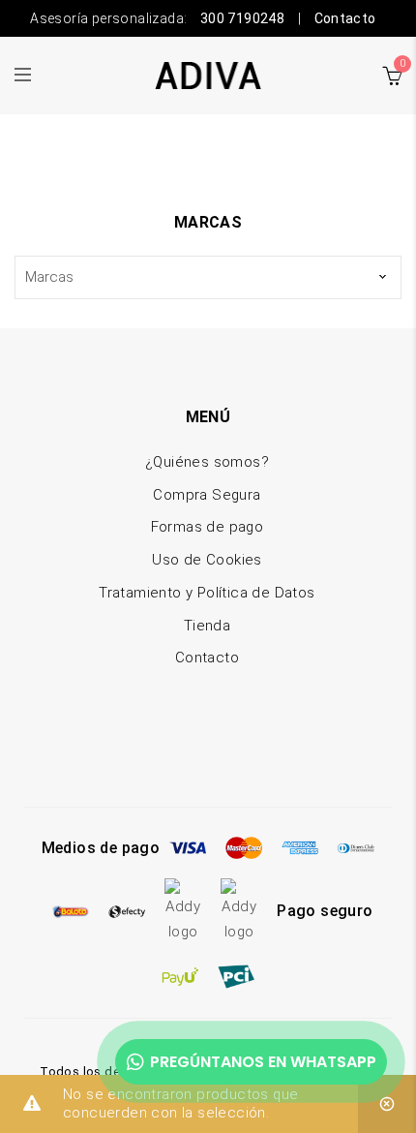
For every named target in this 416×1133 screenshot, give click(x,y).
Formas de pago (207, 527)
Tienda (207, 625)
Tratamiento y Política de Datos (206, 592)
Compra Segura (206, 495)
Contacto (345, 18)
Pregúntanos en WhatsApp (263, 1062)
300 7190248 (242, 18)
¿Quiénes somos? (207, 462)
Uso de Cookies (207, 559)
